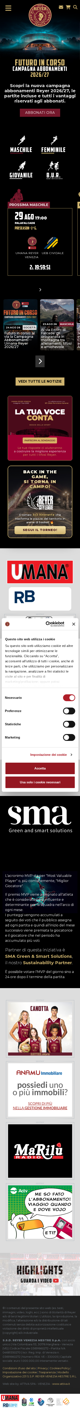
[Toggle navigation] (7, 8)
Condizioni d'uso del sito (19, 1368)
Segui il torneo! (40, 530)
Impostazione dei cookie (48, 754)
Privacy (43, 1368)
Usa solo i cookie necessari (40, 782)
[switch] (69, 711)
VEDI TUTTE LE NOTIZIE (40, 381)
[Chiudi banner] (73, 624)
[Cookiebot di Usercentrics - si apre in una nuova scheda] (47, 624)
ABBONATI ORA (40, 113)
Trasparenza (47, 1372)
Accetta (40, 768)
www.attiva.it (61, 1383)
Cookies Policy (60, 1368)
